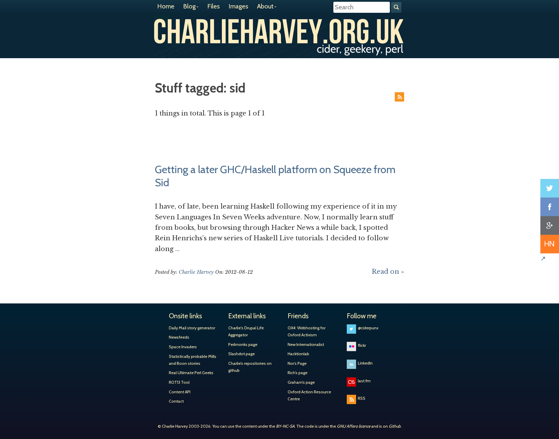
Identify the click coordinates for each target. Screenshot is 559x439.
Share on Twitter (549, 188)
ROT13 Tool (179, 382)
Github (395, 426)
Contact (176, 401)
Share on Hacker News (549, 244)
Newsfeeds (179, 337)
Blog (189, 6)
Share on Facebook (549, 207)
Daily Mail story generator (192, 327)
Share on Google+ (549, 225)
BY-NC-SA (285, 426)
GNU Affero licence (353, 426)
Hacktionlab (298, 353)
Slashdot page (241, 353)
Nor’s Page (297, 363)
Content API (179, 391)
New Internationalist (306, 344)
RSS (399, 97)
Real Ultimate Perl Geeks (191, 372)
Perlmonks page (242, 344)
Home (165, 6)
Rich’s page (297, 372)
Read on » (388, 272)
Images (238, 6)
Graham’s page (301, 382)
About (265, 6)
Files (213, 6)
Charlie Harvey (279, 31)
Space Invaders (183, 346)
